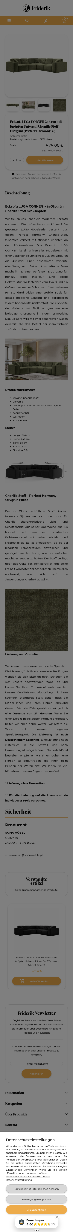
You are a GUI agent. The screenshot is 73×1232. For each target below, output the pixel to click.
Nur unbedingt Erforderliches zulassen (36, 1188)
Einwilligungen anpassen (36, 1199)
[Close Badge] (57, 1217)
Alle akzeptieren (36, 1209)
